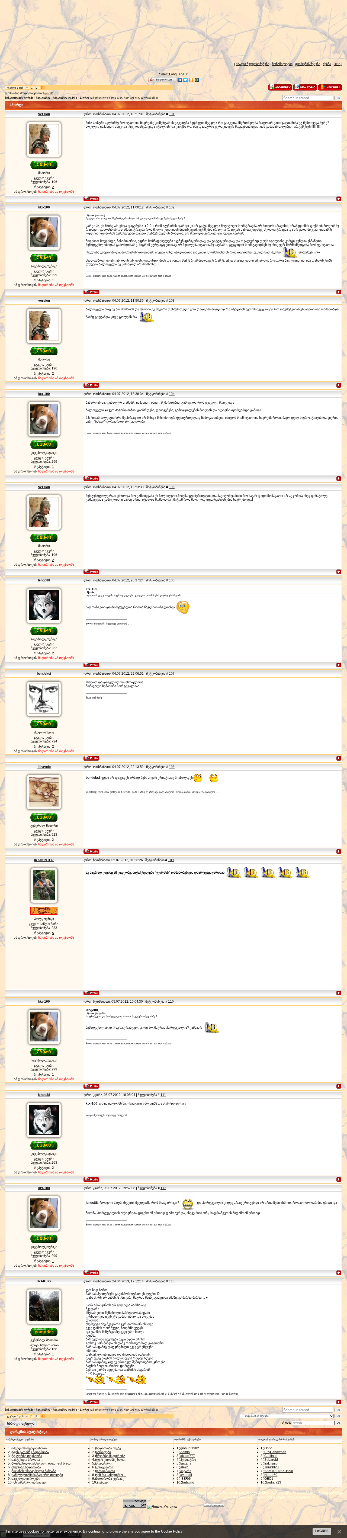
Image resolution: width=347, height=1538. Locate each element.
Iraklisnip (271, 1463)
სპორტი (84, 97)
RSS (337, 64)
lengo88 (44, 580)
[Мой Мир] (197, 79)
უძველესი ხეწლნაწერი (29, 1448)
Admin (185, 1452)
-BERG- (186, 1479)
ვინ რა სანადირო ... (111, 1475)
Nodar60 (270, 1475)
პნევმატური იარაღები (30, 1482)
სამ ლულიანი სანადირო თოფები (37, 1475)
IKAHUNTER (44, 860)
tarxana (185, 1463)
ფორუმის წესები (307, 64)
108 (172, 767)
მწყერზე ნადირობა (26, 1467)
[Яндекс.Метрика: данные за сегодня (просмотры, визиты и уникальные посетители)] (162, 1507)
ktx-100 (44, 207)
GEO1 (268, 1479)
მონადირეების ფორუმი (19, 97)
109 (171, 860)
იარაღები (103, 1452)
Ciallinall (270, 1456)
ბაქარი (185, 1471)
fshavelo (44, 767)
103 (172, 301)
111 (163, 1095)
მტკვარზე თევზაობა (27, 1456)
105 (172, 487)
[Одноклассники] (191, 79)
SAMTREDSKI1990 (278, 1471)
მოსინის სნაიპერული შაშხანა (34, 1471)
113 (172, 1281)
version (44, 114)
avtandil (186, 1475)
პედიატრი (188, 1460)
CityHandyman (275, 1452)
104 (172, 394)
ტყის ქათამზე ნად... (111, 1460)
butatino (188, 1482)
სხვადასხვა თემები (65, 97)
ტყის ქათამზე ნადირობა (30, 1452)
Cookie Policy (171, 1531)
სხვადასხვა (43, 97)
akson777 (187, 1456)
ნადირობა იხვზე (108, 1448)
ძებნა (327, 64)
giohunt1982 (189, 1448)
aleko (184, 1467)
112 (163, 1188)
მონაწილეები (282, 64)
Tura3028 (271, 1467)
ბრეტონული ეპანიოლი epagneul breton (42, 1463)
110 (171, 1001)
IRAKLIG (44, 1281)
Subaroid (271, 1460)
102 (172, 207)
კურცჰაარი (104, 1467)
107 (172, 673)
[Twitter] (185, 79)
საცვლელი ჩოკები (26, 1479)
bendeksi (44, 673)
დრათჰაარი (105, 1471)
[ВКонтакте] (180, 79)
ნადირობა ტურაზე (110, 1479)
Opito (268, 1448)
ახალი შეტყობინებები (252, 64)
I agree (322, 1531)
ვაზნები (103, 1482)
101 (172, 114)
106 (172, 580)
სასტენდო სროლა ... (27, 1460)
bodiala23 (273, 1482)
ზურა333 (48, 93)
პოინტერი (103, 1463)
